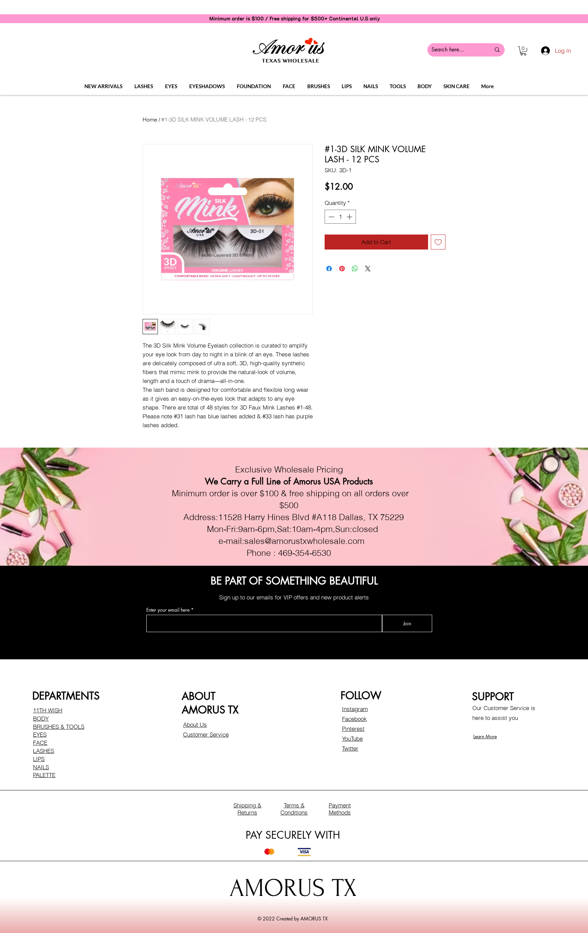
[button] (523, 50)
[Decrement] (331, 217)
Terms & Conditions (294, 809)
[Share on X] (368, 268)
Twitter (350, 748)
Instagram (355, 708)
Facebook (354, 718)
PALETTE (44, 774)
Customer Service (206, 734)
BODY (41, 718)
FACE (40, 742)
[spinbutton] (340, 217)
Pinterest (353, 728)
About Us (195, 724)
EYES (40, 734)
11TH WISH (47, 710)
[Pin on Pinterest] (342, 268)
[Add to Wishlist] (438, 242)
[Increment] (350, 217)
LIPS (39, 758)
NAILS (41, 767)
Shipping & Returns (247, 809)
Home (150, 119)
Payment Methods (340, 809)
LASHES (43, 750)
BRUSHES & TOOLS (58, 726)
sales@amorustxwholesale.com (304, 541)
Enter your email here (168, 610)
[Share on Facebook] (329, 268)
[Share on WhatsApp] (355, 268)
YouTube (352, 738)
